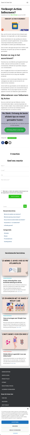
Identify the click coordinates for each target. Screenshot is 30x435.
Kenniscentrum (6, 371)
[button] (28, 408)
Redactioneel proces (7, 385)
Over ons (4, 398)
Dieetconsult (5, 405)
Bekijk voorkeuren (15, 430)
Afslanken (6, 233)
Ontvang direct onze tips (15, 130)
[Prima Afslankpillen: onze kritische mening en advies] (15, 267)
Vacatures (4, 401)
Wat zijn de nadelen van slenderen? (12, 214)
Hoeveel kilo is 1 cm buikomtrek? (12, 222)
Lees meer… (20, 291)
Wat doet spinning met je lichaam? (12, 217)
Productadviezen (8, 238)
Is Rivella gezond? (8, 225)
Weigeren (15, 426)
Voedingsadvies (8, 241)
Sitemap (4, 382)
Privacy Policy (6, 378)
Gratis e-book (5, 375)
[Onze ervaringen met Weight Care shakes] (15, 304)
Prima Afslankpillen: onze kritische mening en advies (12, 281)
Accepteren (15, 422)
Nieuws (5, 236)
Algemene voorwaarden (8, 389)
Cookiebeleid (15, 433)
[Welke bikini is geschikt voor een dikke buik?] (15, 340)
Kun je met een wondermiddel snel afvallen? (14, 219)
